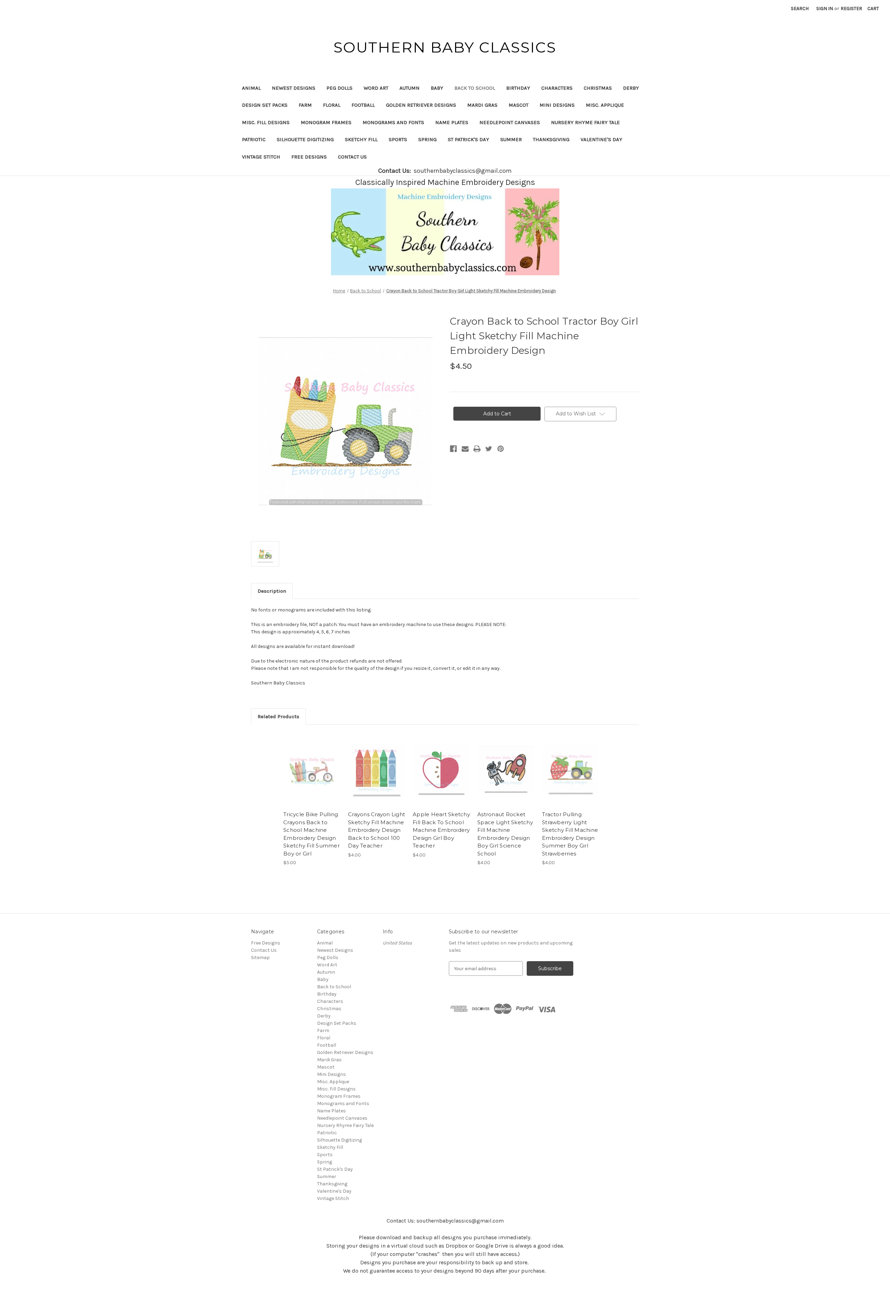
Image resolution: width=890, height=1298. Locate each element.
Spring (427, 139)
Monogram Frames (326, 122)
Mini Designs (557, 105)
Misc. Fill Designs (266, 122)
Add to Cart (312, 775)
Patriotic (254, 139)
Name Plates (451, 122)
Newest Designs (293, 88)
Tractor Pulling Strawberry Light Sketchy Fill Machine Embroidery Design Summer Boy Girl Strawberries (570, 834)
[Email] (465, 449)
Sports (398, 139)
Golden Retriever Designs (421, 105)
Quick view (311, 763)
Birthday (518, 88)
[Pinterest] (500, 449)
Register (851, 8)
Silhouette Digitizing (305, 139)
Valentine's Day (601, 139)
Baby (437, 88)
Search (800, 8)
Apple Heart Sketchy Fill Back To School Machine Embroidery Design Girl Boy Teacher (441, 830)
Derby (631, 88)
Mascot (518, 105)
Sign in (824, 8)
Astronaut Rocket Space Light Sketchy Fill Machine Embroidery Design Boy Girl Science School (505, 834)
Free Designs (309, 157)
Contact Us (352, 157)
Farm (305, 105)
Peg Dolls (339, 88)
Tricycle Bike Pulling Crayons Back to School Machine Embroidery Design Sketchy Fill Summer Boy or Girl (311, 834)
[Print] (477, 449)
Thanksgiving (551, 139)
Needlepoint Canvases (509, 122)
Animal (251, 88)
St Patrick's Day (468, 139)
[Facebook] (453, 449)
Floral (331, 105)
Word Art (376, 88)
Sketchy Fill (361, 139)
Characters (557, 88)
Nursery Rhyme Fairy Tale (585, 122)
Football (363, 105)
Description (272, 591)
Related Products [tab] (278, 716)
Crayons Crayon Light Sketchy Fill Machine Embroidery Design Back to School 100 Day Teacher (376, 830)
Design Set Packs (265, 105)
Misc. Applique (605, 105)
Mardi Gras (482, 105)
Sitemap (260, 957)
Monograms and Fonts (393, 122)
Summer (511, 139)
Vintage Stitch (261, 157)
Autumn (409, 88)
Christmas (598, 88)
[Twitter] (488, 449)
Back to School (474, 88)
